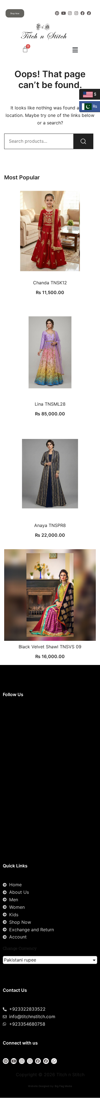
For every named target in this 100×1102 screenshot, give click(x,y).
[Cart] (25, 49)
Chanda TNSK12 (50, 282)
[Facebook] (83, 13)
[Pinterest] (57, 13)
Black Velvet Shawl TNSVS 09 (50, 646)
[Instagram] (70, 13)
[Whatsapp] (54, 1061)
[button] (75, 50)
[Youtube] (63, 13)
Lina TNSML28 (50, 404)
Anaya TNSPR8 (50, 525)
